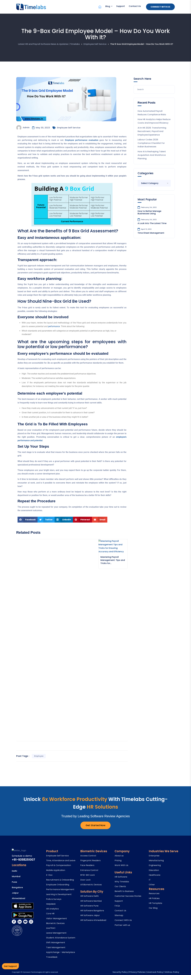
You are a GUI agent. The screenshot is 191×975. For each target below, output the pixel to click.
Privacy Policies (137, 972)
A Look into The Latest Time (152, 223)
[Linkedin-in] (20, 922)
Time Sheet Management (151, 232)
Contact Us (135, 6)
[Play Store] (23, 915)
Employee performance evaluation (81, 140)
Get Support (10, 966)
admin (26, 127)
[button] (28, 520)
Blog (107, 6)
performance (54, 326)
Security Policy (120, 972)
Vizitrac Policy (172, 972)
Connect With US (160, 6)
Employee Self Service (68, 127)
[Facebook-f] (14, 922)
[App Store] (23, 906)
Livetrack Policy (155, 972)
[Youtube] (25, 922)
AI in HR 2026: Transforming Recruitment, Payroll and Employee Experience (152, 131)
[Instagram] (31, 922)
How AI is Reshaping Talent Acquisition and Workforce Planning (152, 155)
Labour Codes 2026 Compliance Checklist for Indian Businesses (151, 143)
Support (120, 6)
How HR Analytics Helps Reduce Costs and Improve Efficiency (154, 121)
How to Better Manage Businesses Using (149, 212)
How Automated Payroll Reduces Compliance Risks (152, 113)
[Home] (99, 7)
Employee (38, 756)
